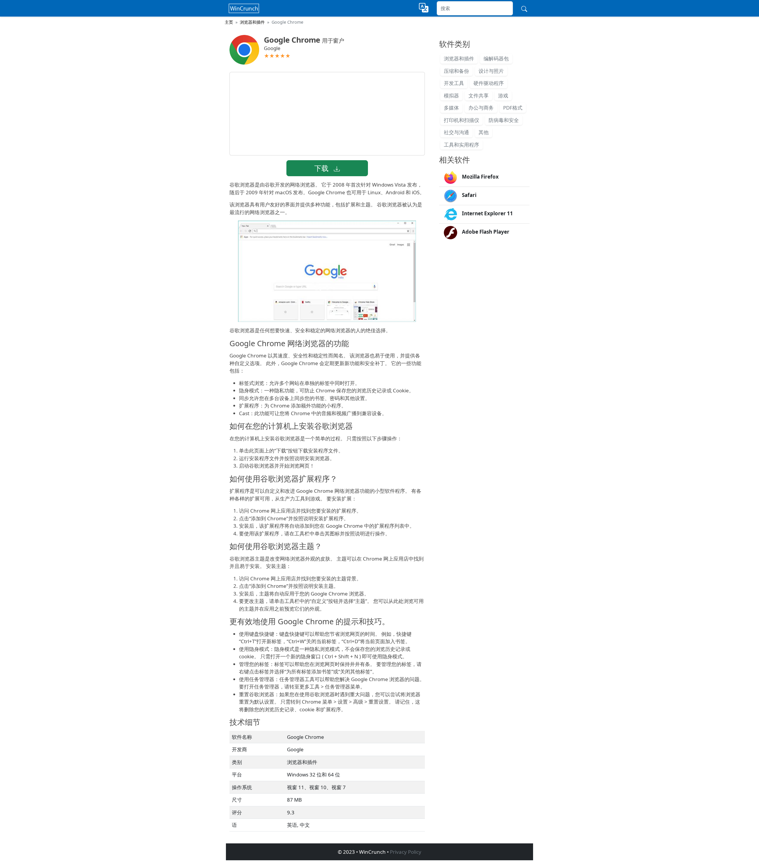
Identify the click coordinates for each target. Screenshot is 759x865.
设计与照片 (491, 71)
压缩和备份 (456, 71)
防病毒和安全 (504, 120)
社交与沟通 (456, 132)
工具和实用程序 (461, 144)
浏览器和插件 (252, 22)
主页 (229, 22)
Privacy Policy (405, 851)
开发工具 (454, 83)
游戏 (503, 95)
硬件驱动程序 (488, 83)
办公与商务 (481, 107)
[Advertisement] (327, 113)
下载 (322, 168)
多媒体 (451, 107)
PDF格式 (512, 107)
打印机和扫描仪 (461, 120)
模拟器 (451, 95)
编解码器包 (496, 58)
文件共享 (478, 95)
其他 (484, 132)
